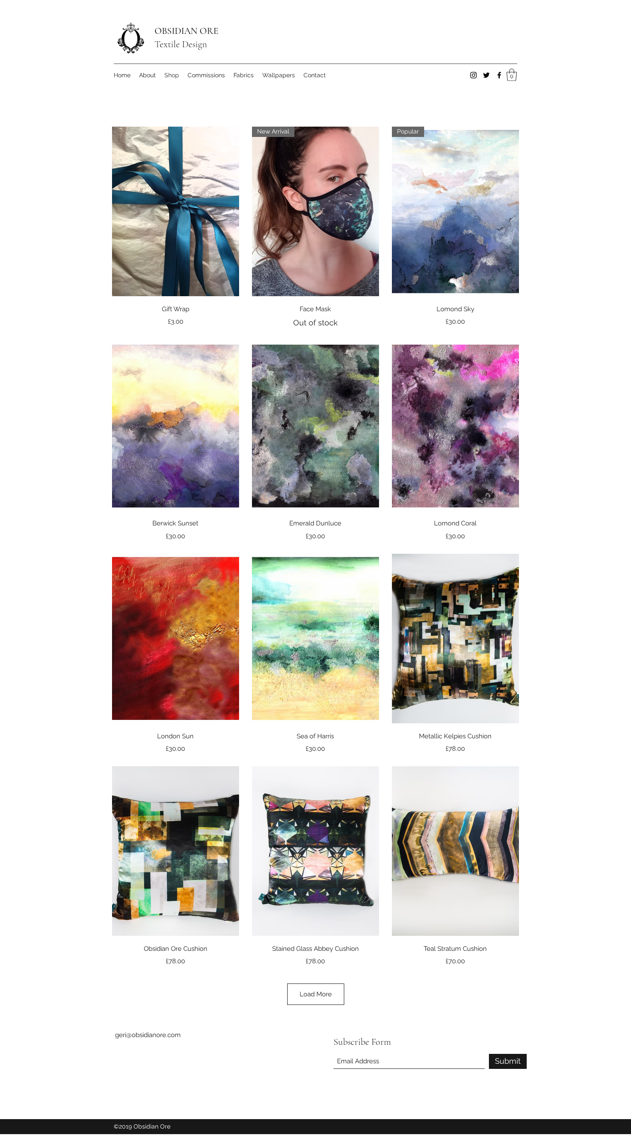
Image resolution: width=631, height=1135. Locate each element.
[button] (512, 75)
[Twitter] (486, 75)
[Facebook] (499, 75)
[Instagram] (473, 75)
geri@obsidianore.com (148, 1035)
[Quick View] (175, 211)
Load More (316, 994)
